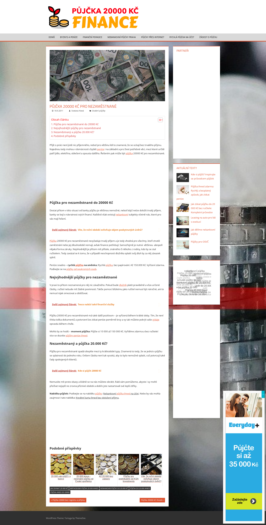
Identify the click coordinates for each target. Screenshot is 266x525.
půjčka (129, 153)
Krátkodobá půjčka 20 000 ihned (84, 488)
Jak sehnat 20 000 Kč (59, 488)
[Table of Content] (160, 120)
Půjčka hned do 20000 (60, 492)
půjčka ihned (123, 393)
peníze (100, 149)
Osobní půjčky (98, 110)
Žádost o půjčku (208, 37)
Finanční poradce (92, 37)
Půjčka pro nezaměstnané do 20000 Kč (76, 124)
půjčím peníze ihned (76, 335)
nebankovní (122, 214)
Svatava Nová (77, 110)
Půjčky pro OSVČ (200, 241)
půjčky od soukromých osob (81, 269)
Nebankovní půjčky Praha (122, 37)
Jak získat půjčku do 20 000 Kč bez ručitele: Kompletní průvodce (203, 208)
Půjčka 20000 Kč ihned (151, 500)
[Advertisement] (107, 178)
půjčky (98, 393)
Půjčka (53, 240)
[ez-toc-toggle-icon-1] (159, 120)
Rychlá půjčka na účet (181, 37)
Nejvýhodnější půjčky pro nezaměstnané (77, 128)
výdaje (155, 319)
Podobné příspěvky (65, 136)
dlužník (123, 285)
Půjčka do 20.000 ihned (140, 488)
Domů (52, 37)
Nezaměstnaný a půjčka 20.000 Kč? (74, 132)
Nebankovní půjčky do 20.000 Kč (114, 488)
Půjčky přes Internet (152, 37)
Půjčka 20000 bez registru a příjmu (69, 500)
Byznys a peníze (69, 37)
